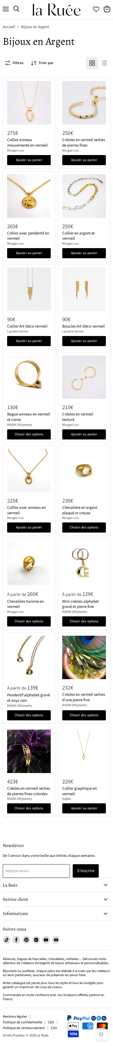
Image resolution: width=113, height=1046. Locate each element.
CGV (51, 1022)
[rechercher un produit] (16, 9)
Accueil (9, 27)
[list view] (104, 63)
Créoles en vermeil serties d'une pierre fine (83, 697)
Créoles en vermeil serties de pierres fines (83, 142)
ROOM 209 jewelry (19, 425)
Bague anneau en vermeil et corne (28, 417)
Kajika (66, 799)
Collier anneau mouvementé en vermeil (27, 142)
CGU (54, 1028)
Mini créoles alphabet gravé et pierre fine (80, 604)
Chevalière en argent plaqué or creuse (79, 510)
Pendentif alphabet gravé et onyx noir (28, 697)
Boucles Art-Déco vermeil (83, 326)
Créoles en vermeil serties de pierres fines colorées (28, 791)
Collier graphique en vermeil (79, 791)
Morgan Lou (15, 150)
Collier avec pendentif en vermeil (28, 236)
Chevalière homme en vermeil (25, 604)
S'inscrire (85, 871)
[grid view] (92, 63)
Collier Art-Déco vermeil (27, 326)
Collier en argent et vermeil (78, 236)
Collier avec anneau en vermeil (26, 510)
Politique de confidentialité (22, 1022)
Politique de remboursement (24, 1028)
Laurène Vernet (17, 331)
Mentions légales (15, 1016)
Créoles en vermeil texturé (77, 417)
